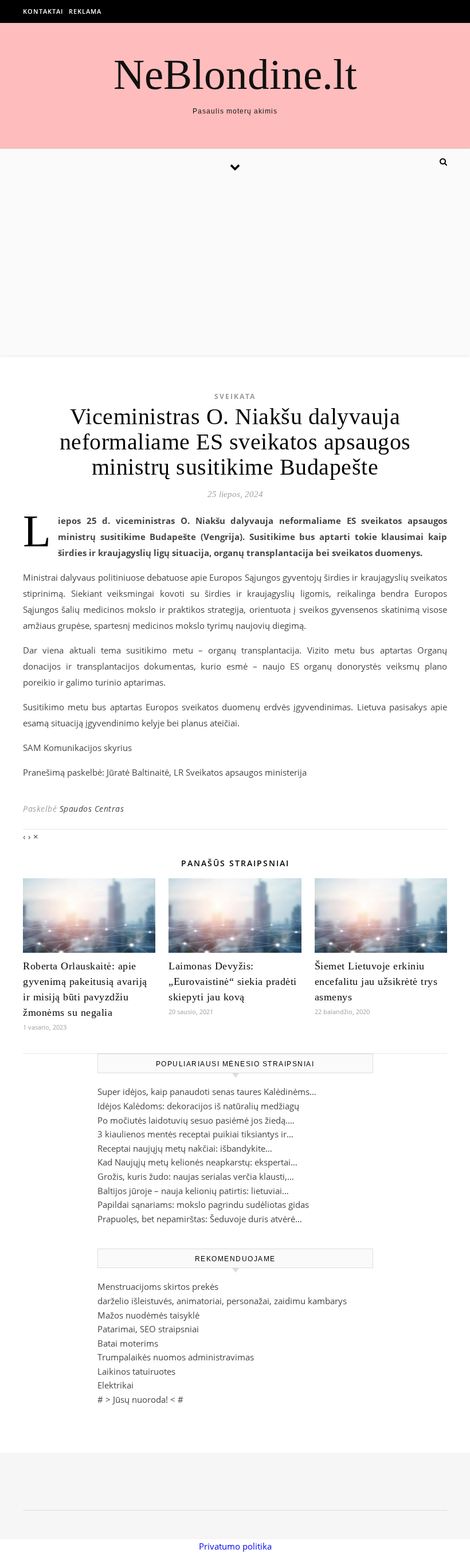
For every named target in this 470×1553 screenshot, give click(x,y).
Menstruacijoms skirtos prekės (157, 1286)
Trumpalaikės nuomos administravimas (175, 1357)
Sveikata (235, 396)
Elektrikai (115, 1385)
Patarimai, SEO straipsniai (148, 1329)
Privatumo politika (235, 1546)
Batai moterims (127, 1343)
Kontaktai (43, 11)
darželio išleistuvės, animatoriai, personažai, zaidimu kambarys (222, 1300)
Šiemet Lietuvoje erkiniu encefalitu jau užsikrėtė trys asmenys (376, 981)
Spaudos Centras (92, 808)
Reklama (85, 11)
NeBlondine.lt (235, 74)
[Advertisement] (235, 269)
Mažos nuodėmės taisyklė (148, 1315)
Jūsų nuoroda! (140, 1399)
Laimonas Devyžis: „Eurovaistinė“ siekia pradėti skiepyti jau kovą (233, 981)
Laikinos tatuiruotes (136, 1371)
